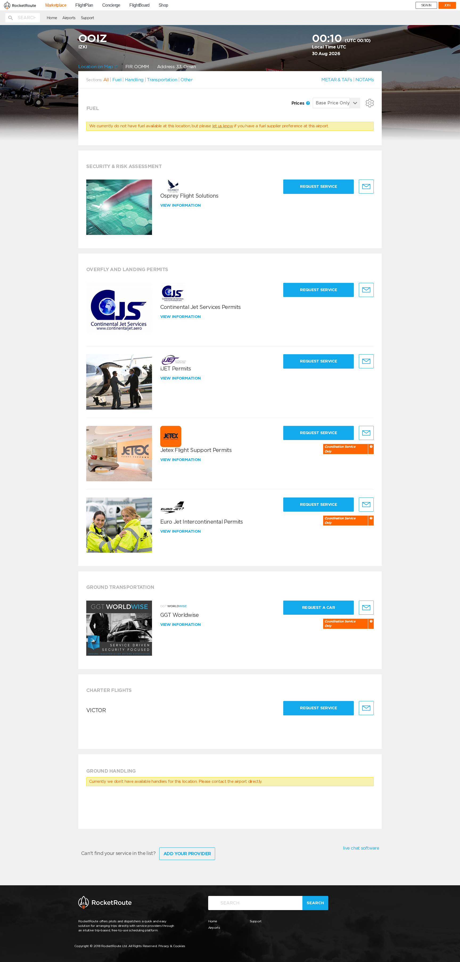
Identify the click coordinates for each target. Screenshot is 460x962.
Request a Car (318, 607)
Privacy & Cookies (171, 946)
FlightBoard (139, 5)
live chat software (361, 848)
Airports (68, 18)
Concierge (111, 5)
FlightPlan (84, 5)
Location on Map (96, 66)
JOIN (447, 5)
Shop (163, 5)
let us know (222, 126)
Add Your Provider (187, 853)
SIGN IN (426, 5)
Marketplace (55, 5)
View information (181, 205)
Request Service (318, 186)
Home (52, 18)
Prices (298, 103)
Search (315, 902)
